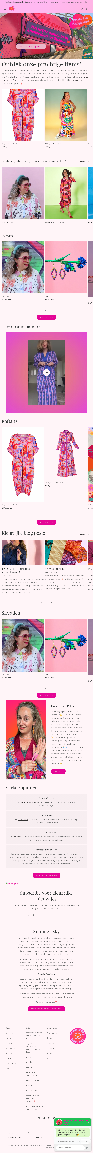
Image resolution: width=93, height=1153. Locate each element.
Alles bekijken (85, 161)
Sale (7, 1068)
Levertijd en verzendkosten (32, 1073)
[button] (4, 8)
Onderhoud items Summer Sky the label (34, 1035)
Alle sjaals (51, 1043)
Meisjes (9, 1053)
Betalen (29, 1062)
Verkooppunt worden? (46, 875)
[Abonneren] (64, 915)
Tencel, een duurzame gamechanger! (16, 570)
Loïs (46, 296)
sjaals (85, 77)
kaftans (14, 80)
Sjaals (8, 1038)
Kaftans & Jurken (53, 222)
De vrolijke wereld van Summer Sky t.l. (35, 1107)
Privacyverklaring (33, 1080)
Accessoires (11, 1048)
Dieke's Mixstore (27, 802)
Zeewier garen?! (55, 568)
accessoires (76, 80)
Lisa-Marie (18, 836)
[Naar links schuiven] (41, 154)
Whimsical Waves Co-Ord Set (55, 144)
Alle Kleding (11, 1033)
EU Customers (32, 1090)
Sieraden (6, 222)
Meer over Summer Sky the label (46, 1008)
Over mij (58, 771)
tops (21, 80)
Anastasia (5, 296)
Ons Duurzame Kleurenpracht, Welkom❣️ (32, 1098)
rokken (30, 80)
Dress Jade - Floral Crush (54, 483)
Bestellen (30, 1057)
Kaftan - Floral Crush (9, 144)
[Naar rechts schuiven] (51, 154)
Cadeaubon (11, 1063)
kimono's (6, 80)
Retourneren (31, 1067)
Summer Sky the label (20, 1145)
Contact (29, 1085)
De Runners (23, 819)
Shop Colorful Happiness (31, 46)
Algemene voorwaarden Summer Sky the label (33, 1047)
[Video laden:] (46, 372)
